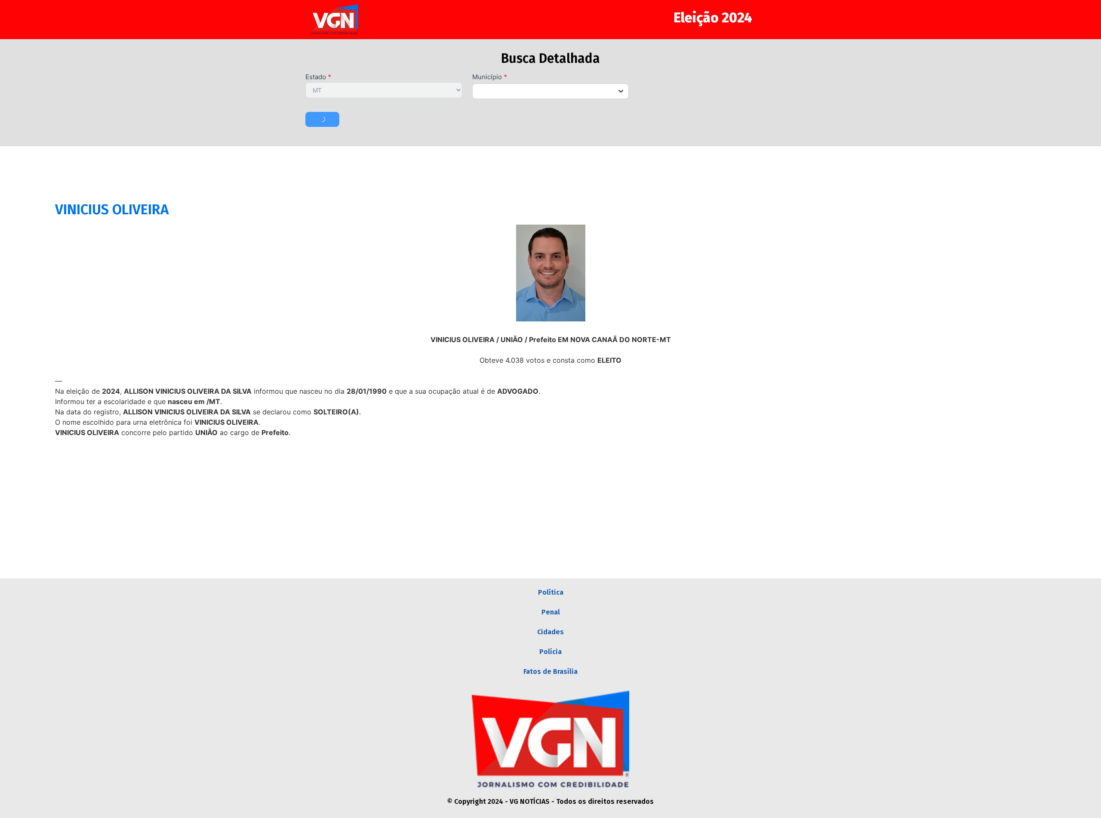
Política (550, 592)
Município (489, 77)
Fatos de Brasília (550, 671)
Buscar (322, 119)
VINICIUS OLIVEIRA (112, 209)
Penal (550, 612)
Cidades (550, 632)
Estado (318, 77)
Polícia (550, 652)
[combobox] (550, 91)
